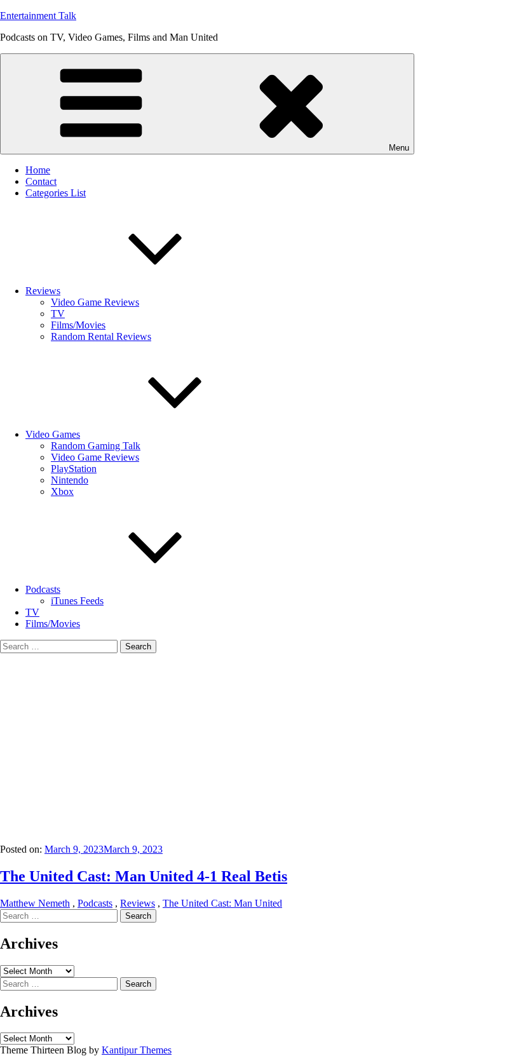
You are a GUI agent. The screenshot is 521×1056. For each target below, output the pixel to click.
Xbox (62, 491)
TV (58, 313)
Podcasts (42, 589)
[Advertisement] (260, 748)
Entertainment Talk (38, 15)
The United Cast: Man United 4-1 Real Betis (143, 876)
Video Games (52, 434)
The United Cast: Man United (222, 903)
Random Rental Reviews (101, 336)
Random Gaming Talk (95, 445)
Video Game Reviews (95, 302)
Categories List (55, 192)
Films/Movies (78, 325)
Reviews (42, 290)
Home (37, 170)
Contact (41, 181)
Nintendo (69, 480)
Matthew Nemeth (35, 903)
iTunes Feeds (77, 600)
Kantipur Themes (137, 1050)
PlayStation (74, 468)
